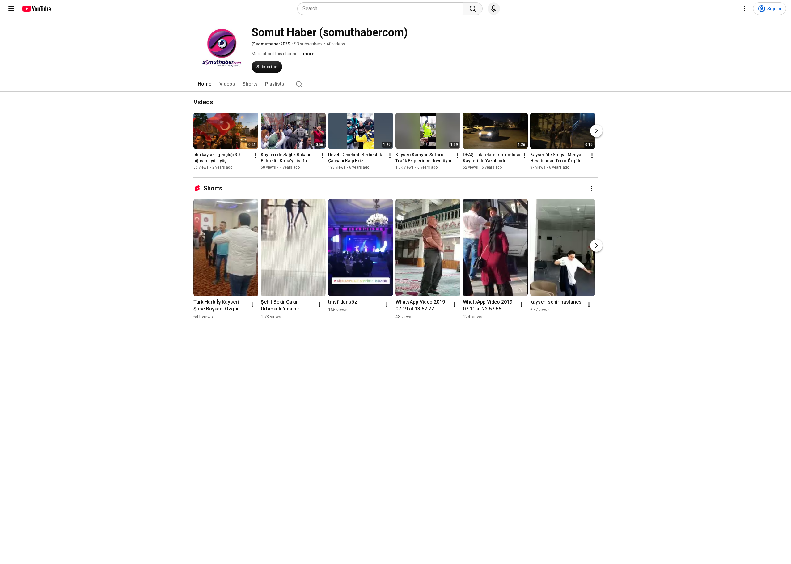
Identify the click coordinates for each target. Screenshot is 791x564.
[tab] (204, 84)
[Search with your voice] (494, 8)
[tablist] (395, 84)
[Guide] (11, 8)
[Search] (473, 8)
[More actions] (255, 156)
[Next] (596, 131)
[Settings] (744, 8)
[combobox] (382, 8)
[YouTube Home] (36, 8)
